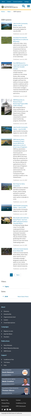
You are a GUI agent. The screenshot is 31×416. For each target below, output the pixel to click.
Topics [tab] (7, 286)
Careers (6, 320)
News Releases (8, 345)
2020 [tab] (6, 296)
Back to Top (4, 400)
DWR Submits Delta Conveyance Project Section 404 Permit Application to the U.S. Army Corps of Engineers (20, 143)
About (3, 1)
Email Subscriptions (9, 322)
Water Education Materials (11, 348)
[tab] (15, 286)
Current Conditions (17, 1)
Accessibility (5, 406)
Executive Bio (7, 314)
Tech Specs (7, 362)
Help (5, 365)
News (9, 11)
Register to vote (8, 331)
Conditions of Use (9, 359)
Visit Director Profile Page (7, 393)
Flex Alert (6, 337)
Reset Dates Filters (23, 296)
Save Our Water (8, 334)
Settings (27, 1)
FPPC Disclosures (21, 406)
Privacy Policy (5, 403)
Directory (6, 311)
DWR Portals (7, 351)
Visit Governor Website (6, 374)
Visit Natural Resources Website (8, 384)
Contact (9, 1)
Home (3, 11)
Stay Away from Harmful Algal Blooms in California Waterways (20, 39)
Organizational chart (10, 317)
